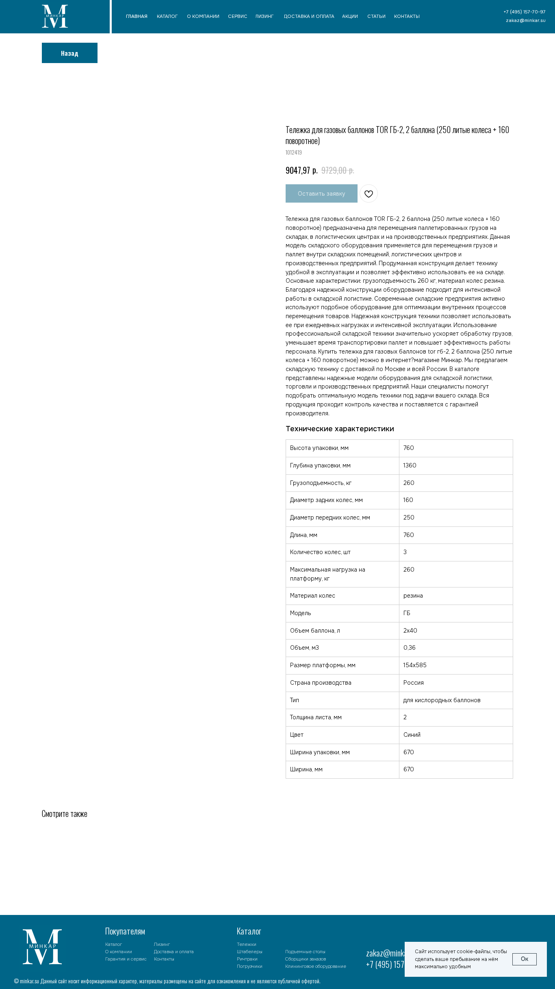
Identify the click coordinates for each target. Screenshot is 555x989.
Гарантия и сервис (126, 959)
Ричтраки (247, 959)
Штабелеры (249, 951)
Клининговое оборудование (315, 966)
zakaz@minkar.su (391, 953)
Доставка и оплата (174, 951)
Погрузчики (249, 966)
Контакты (164, 959)
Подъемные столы (305, 951)
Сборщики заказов (305, 959)
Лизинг (162, 944)
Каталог (113, 944)
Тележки (246, 944)
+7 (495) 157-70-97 (395, 964)
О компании (118, 951)
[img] (54, 17)
